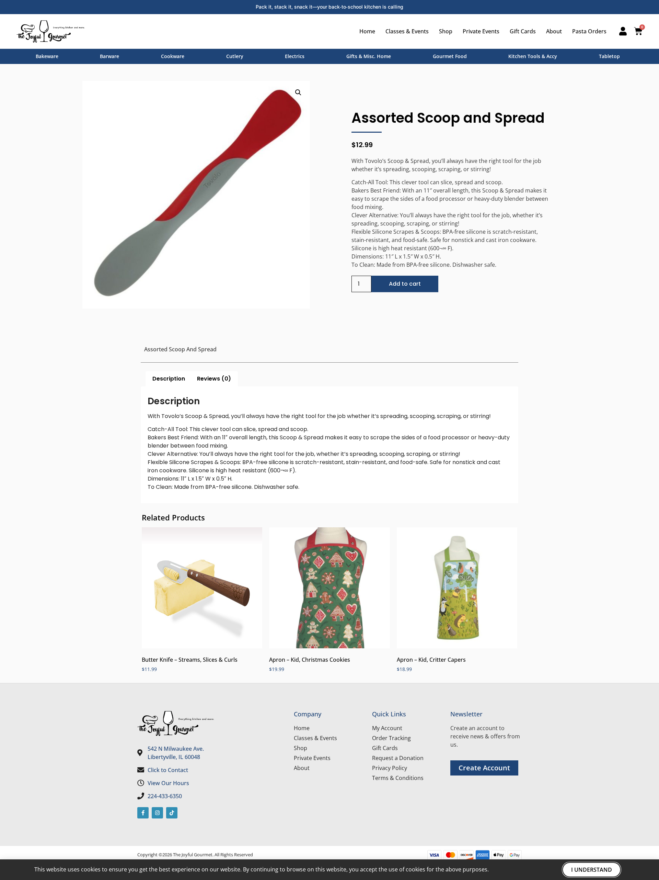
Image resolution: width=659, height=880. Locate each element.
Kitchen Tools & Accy (532, 56)
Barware (109, 56)
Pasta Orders (589, 31)
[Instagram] (157, 812)
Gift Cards (523, 31)
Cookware (172, 56)
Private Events (481, 31)
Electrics (294, 56)
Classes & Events (407, 31)
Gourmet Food (450, 56)
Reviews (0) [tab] (214, 379)
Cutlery (234, 56)
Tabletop (609, 56)
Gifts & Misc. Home (368, 56)
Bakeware (47, 56)
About (554, 31)
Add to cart (405, 284)
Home (367, 31)
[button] (298, 92)
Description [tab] (168, 379)
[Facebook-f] (143, 812)
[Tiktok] (171, 812)
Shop (445, 31)
